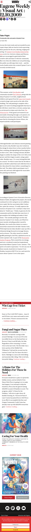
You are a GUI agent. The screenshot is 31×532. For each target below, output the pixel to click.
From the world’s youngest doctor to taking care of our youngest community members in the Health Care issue (15, 441)
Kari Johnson (17, 94)
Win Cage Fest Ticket (13, 305)
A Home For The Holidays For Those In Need (14, 369)
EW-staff (10, 17)
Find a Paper (8, 497)
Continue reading (10, 321)
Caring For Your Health (15, 436)
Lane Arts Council (24, 99)
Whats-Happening (13, 332)
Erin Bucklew (17, 92)
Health (4, 445)
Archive (2, 17)
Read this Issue (22, 497)
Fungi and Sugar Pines (14, 329)
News (9, 375)
